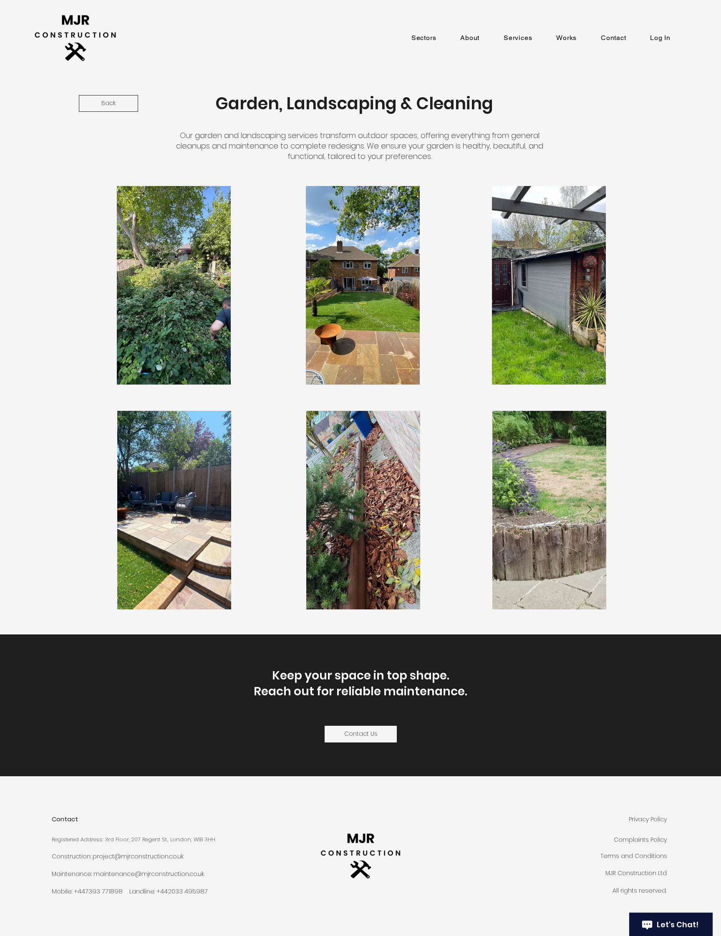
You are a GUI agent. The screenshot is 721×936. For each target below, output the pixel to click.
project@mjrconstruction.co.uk (138, 856)
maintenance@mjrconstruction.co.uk (148, 874)
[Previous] (134, 285)
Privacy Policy (648, 819)
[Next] (214, 285)
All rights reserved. (640, 890)
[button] (423, 38)
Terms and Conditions (633, 856)
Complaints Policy (640, 839)
